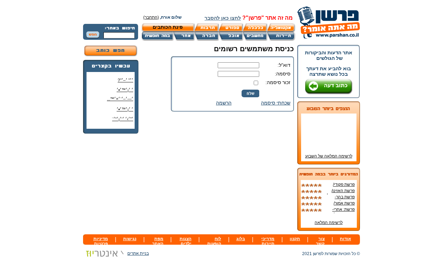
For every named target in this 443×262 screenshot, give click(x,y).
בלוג (240, 238)
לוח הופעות (214, 241)
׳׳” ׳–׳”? (125, 80)
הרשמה (224, 103)
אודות (345, 238)
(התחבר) (151, 17)
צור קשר (320, 241)
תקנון (295, 238)
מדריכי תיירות (267, 241)
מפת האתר (157, 241)
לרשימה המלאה (329, 222)
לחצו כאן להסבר (223, 18)
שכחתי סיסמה (275, 103)
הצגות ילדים (185, 241)
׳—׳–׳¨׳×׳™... (120, 99)
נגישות (129, 238)
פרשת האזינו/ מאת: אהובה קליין (339, 193)
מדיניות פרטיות (100, 241)
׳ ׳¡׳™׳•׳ (125, 90)
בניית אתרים (138, 253)
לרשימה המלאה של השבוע (328, 156)
